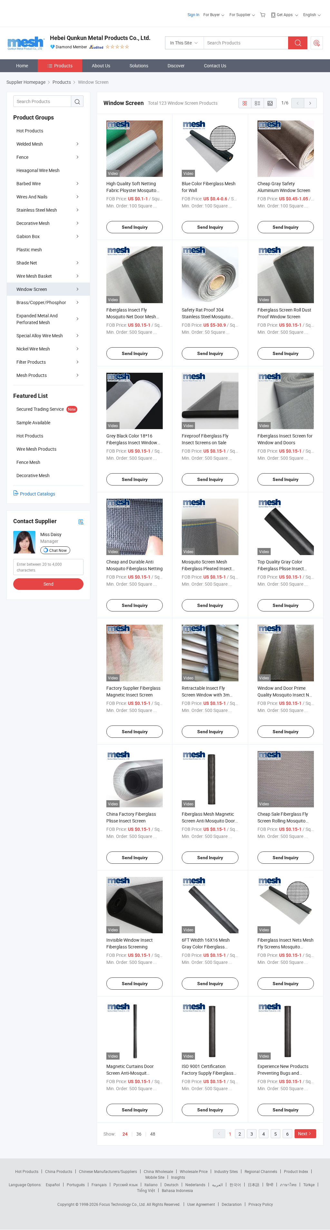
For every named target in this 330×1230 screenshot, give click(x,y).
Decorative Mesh (33, 223)
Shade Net (26, 263)
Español (53, 1184)
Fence (22, 157)
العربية (217, 1184)
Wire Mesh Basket (34, 276)
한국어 (235, 1184)
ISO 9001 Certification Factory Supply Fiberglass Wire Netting (207, 1073)
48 (152, 1134)
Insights (178, 1177)
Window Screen (31, 289)
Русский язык (125, 1184)
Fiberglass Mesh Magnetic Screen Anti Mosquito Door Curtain (208, 821)
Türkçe (309, 1184)
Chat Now (58, 550)
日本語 (253, 1184)
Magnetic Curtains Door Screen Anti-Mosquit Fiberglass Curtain (130, 1073)
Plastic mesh (29, 249)
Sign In (193, 14)
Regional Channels (261, 1171)
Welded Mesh (29, 144)
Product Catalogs (37, 494)
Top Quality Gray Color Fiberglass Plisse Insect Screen (280, 568)
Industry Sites (226, 1171)
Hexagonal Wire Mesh (38, 170)
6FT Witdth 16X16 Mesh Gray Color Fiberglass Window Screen (206, 946)
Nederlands (195, 1184)
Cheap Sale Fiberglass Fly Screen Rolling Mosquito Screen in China (282, 821)
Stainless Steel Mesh (36, 210)
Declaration (232, 1204)
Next (302, 1133)
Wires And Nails (31, 197)
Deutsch (171, 1184)
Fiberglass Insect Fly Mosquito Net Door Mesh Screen (131, 316)
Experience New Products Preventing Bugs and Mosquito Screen (282, 1073)
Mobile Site (154, 1177)
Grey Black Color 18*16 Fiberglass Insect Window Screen (131, 442)
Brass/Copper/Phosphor (41, 302)
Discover (176, 65)
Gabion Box (28, 236)
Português (76, 1184)
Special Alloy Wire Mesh (39, 335)
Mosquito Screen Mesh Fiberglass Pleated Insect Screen (207, 568)
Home (22, 65)
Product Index (296, 1171)
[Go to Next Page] (310, 103)
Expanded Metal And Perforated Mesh (37, 318)
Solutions (139, 65)
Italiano (151, 1184)
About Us (101, 65)
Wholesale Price (194, 1171)
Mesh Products (31, 375)
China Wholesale (158, 1171)
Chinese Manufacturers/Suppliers (108, 1171)
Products (63, 65)
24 (125, 1134)
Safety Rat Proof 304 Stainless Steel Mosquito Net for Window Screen (206, 316)
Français (99, 1184)
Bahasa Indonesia (177, 1190)
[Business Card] (80, 521)
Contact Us (215, 65)
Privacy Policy (260, 1204)
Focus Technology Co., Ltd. (123, 1204)
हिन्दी (269, 1184)
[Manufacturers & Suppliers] (47, 12)
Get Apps (285, 14)
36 (138, 1134)
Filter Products (31, 362)
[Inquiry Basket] (263, 14)
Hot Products (29, 131)
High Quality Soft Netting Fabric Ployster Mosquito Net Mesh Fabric (131, 190)
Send (48, 584)
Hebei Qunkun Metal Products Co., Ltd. (100, 37)
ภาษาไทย (288, 1184)
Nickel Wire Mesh (33, 349)
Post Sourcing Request (317, 42)
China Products (58, 1171)
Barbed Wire (28, 183)
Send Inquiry (135, 227)
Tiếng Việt (146, 1190)
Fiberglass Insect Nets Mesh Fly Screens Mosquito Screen (285, 946)
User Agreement (201, 1204)
